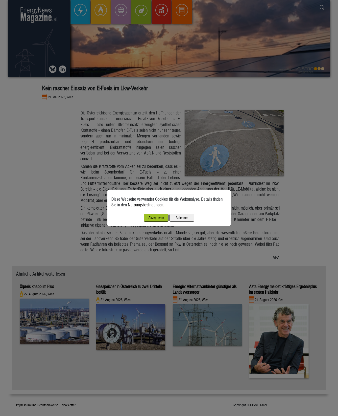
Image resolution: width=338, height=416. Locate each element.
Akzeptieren (156, 218)
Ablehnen (182, 218)
